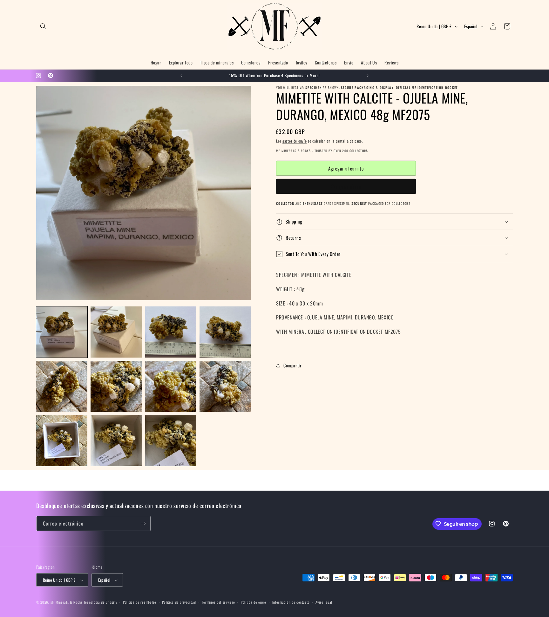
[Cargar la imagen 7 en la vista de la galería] (170, 386)
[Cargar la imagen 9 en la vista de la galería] (61, 440)
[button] (43, 26)
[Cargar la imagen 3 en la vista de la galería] (170, 332)
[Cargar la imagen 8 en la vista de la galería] (225, 386)
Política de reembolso (139, 602)
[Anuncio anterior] (181, 76)
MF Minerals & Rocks (67, 602)
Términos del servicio (218, 602)
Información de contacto (291, 602)
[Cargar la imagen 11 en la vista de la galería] (170, 440)
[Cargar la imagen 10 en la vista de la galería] (116, 440)
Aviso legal (323, 602)
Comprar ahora (346, 186)
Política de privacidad (179, 602)
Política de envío (253, 602)
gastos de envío (294, 141)
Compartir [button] (292, 365)
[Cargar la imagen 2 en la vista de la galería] (116, 332)
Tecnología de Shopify (100, 602)
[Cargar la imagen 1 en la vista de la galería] (61, 332)
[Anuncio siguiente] (368, 76)
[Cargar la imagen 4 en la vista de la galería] (225, 332)
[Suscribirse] (143, 523)
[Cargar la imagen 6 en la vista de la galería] (116, 386)
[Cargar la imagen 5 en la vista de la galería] (61, 386)
